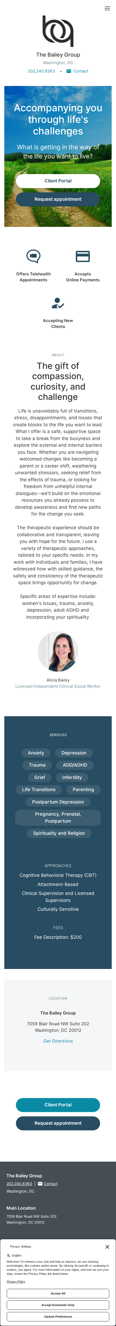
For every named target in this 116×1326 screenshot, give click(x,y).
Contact (80, 71)
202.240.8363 (41, 71)
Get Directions (58, 1041)
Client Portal (58, 181)
